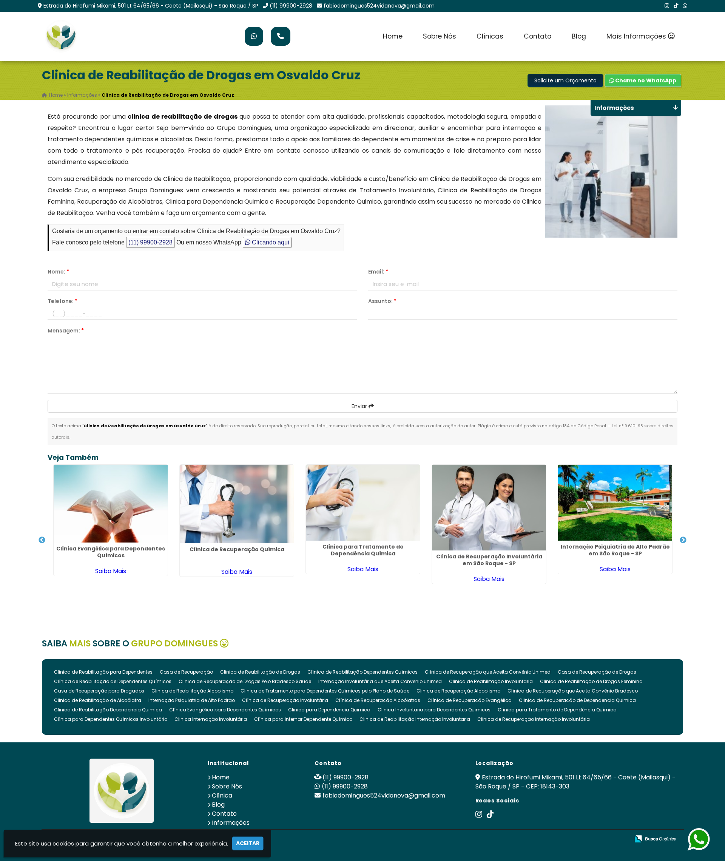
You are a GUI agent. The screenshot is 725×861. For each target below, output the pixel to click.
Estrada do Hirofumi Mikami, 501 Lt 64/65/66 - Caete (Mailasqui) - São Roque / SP (150, 5)
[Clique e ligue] (280, 36)
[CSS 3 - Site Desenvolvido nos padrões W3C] (594, 839)
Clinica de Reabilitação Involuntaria (491, 681)
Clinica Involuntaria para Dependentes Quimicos (434, 709)
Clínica (222, 795)
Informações (231, 822)
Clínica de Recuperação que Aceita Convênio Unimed (488, 672)
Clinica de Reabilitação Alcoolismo (192, 691)
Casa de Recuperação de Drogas (597, 672)
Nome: (58, 271)
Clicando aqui (269, 242)
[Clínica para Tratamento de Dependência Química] (363, 503)
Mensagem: (66, 330)
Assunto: (382, 301)
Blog (579, 36)
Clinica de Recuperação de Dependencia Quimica (577, 700)
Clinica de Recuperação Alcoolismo (458, 691)
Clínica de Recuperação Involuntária (285, 700)
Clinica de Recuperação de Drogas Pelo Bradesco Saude (245, 681)
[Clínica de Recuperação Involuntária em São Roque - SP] (489, 507)
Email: (378, 271)
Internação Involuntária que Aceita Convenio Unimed (380, 681)
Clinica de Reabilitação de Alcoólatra (97, 700)
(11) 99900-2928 (291, 5)
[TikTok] (676, 5)
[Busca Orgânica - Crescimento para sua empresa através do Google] (655, 838)
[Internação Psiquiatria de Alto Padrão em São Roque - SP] (615, 503)
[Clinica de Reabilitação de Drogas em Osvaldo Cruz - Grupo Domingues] (61, 36)
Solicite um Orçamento (565, 80)
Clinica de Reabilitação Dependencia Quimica (108, 709)
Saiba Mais (110, 571)
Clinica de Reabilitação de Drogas (260, 672)
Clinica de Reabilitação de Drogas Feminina (591, 681)
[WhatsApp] (685, 5)
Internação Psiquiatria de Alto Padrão (191, 700)
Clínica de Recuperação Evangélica (469, 700)
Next (683, 540)
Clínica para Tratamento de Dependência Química (363, 550)
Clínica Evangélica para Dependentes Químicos (110, 552)
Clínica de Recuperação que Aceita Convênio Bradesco (573, 691)
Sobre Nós (439, 36)
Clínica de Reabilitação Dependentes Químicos (362, 672)
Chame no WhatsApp (645, 80)
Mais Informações (637, 36)
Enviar (360, 406)
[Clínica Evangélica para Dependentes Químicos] (111, 504)
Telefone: (62, 301)
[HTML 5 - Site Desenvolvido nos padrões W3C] (568, 839)
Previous (42, 540)
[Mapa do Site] (548, 839)
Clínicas (490, 36)
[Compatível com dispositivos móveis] (620, 839)
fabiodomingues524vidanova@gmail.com (379, 5)
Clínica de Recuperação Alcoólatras (377, 700)
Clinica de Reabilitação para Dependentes (103, 672)
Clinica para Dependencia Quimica (329, 709)
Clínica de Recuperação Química (237, 549)
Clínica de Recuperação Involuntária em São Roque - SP (489, 560)
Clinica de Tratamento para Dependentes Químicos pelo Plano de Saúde (325, 691)
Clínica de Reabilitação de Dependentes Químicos (112, 681)
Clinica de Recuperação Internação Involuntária (533, 719)
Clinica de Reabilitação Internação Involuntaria (414, 719)
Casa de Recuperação (186, 672)
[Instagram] (667, 5)
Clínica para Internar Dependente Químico (303, 719)
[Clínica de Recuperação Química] (237, 504)
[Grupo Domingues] (121, 791)
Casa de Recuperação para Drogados (99, 691)
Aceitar (247, 843)
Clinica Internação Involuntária (210, 719)
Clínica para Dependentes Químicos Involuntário (110, 719)
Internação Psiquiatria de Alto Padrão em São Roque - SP (615, 550)
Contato (537, 36)
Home (393, 36)
